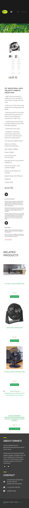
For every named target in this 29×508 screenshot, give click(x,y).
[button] (11, 11)
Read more (14, 296)
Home (3, 26)
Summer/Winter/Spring (14, 26)
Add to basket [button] (14, 428)
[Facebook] (4, 466)
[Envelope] (8, 466)
